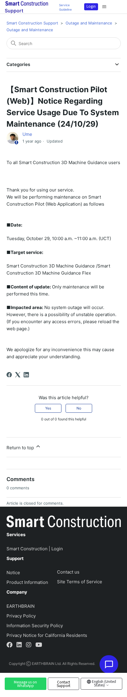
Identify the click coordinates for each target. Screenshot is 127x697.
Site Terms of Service (79, 581)
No (78, 408)
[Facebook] (9, 374)
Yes (48, 408)
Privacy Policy (21, 616)
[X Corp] (17, 374)
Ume (27, 134)
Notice (13, 572)
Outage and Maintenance (89, 23)
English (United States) (103, 683)
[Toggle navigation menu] (104, 6)
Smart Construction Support (32, 23)
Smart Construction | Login (34, 548)
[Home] (63, 523)
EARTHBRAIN (20, 606)
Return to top (20, 447)
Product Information (27, 582)
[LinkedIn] (26, 374)
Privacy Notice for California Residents (46, 635)
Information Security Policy (34, 625)
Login (91, 6)
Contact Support (63, 683)
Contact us (68, 572)
